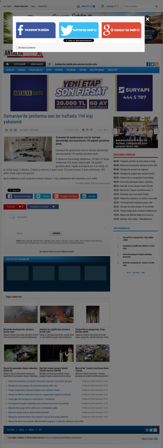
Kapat (147, 19)
